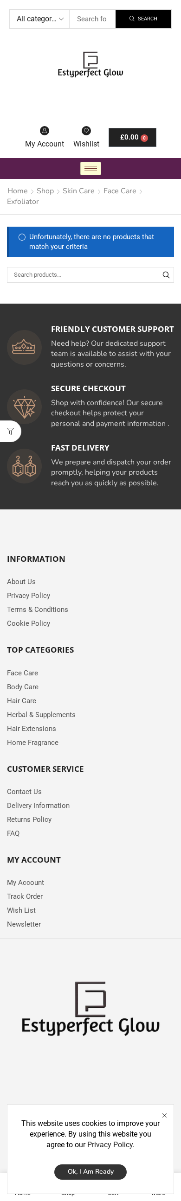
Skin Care (79, 191)
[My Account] (44, 130)
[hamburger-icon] (90, 168)
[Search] (166, 275)
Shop (45, 191)
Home (17, 191)
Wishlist (86, 144)
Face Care (119, 191)
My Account (44, 144)
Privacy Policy (110, 1144)
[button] (10, 431)
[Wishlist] (86, 130)
